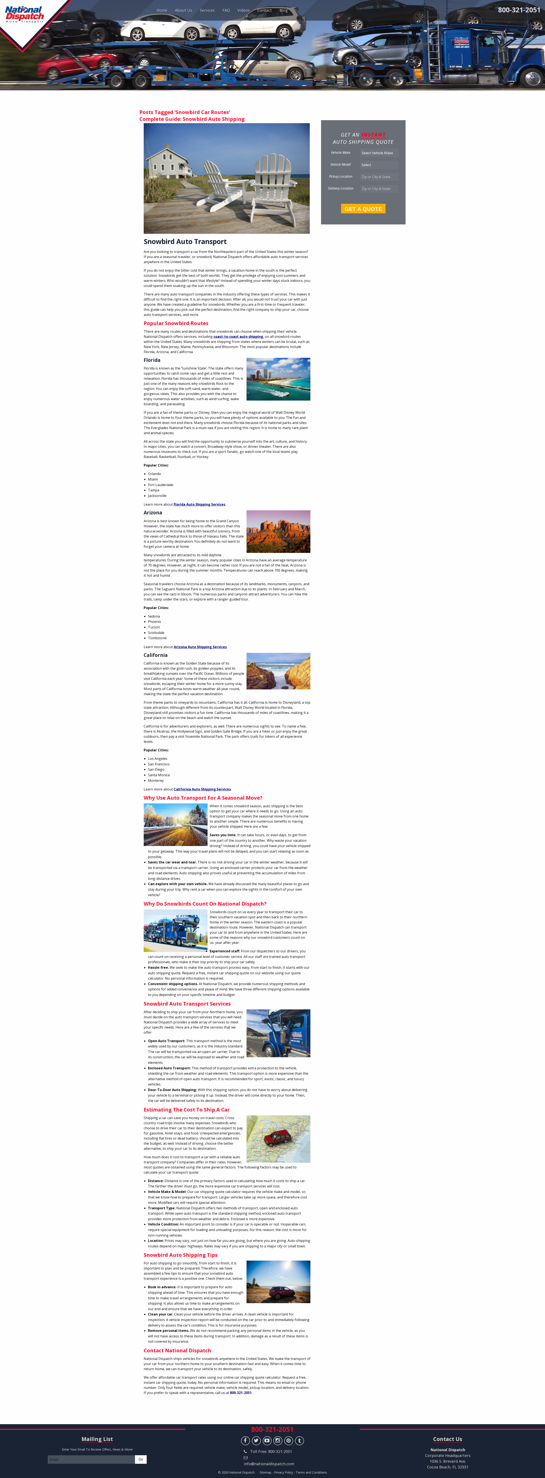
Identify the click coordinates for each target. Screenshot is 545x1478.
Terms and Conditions (311, 1472)
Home (161, 10)
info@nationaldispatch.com (269, 1463)
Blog (284, 10)
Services (207, 10)
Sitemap (265, 1472)
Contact (264, 10)
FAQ (226, 10)
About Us (183, 10)
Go (141, 1459)
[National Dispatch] (36, 26)
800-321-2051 (519, 9)
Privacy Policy (283, 1472)
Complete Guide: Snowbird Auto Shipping (192, 118)
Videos (244, 10)
